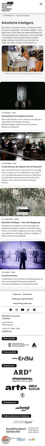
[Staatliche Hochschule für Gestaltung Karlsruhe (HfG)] (22, 422)
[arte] (15, 387)
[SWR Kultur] (34, 387)
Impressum (17, 294)
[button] (22, 58)
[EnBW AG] (22, 358)
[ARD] (22, 372)
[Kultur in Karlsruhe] (22, 395)
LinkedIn (34, 309)
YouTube (22, 309)
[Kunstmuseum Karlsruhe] (16, 430)
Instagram (17, 309)
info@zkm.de (6, 331)
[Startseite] (9, 6)
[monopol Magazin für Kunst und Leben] (22, 379)
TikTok (28, 309)
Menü (41, 4)
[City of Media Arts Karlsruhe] (32, 439)
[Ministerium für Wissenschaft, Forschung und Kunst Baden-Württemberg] (18, 345)
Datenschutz (27, 294)
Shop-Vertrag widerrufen (22, 303)
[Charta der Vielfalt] (17, 439)
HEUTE (5, 440)
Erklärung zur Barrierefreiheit (22, 299)
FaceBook (11, 309)
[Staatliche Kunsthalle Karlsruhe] (33, 430)
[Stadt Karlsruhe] (34, 345)
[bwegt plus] (22, 408)
